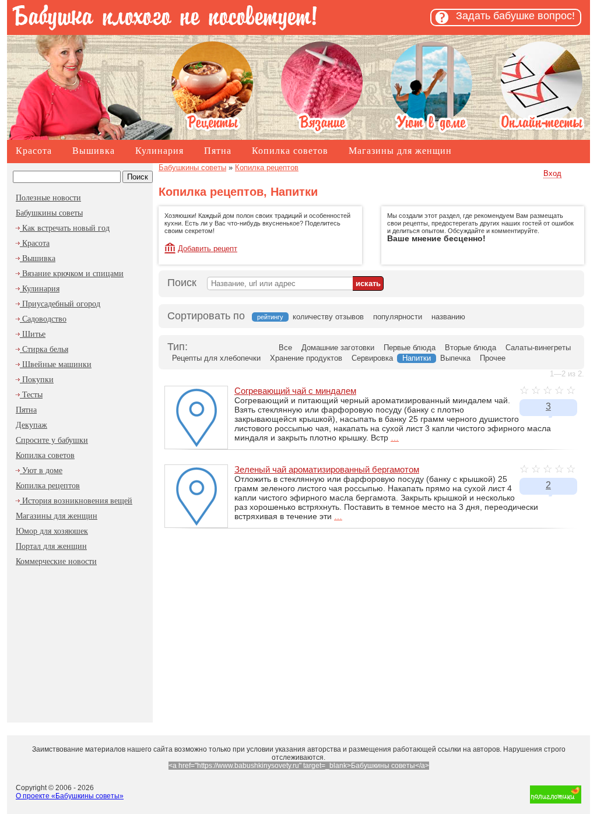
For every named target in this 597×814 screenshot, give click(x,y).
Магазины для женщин (400, 151)
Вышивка (93, 151)
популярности (397, 316)
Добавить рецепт (207, 248)
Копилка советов (290, 151)
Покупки (37, 379)
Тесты (31, 394)
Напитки (416, 358)
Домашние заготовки (337, 347)
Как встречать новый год (65, 228)
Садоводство (43, 319)
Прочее (492, 358)
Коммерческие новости (56, 561)
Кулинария (159, 151)
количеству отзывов (328, 316)
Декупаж (31, 425)
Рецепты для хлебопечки (216, 358)
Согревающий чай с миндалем (295, 391)
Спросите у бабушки (52, 440)
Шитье (32, 334)
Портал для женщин (51, 546)
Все (285, 347)
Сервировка (372, 358)
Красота (34, 151)
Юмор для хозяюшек (52, 531)
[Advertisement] (80, 642)
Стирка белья (44, 349)
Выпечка (455, 358)
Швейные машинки (56, 364)
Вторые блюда (470, 347)
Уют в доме (41, 470)
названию (448, 316)
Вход (552, 173)
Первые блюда (410, 347)
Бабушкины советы (49, 213)
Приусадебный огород (60, 303)
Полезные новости (48, 197)
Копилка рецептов (48, 485)
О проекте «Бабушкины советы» (70, 796)
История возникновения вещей (76, 500)
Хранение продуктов (306, 358)
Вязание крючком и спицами (72, 273)
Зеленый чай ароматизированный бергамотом (326, 469)
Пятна (217, 151)
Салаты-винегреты (538, 347)
